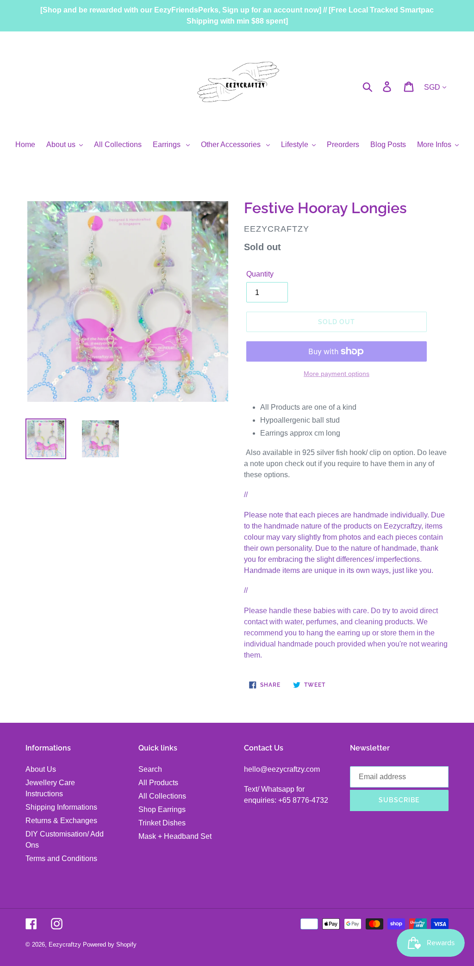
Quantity (260, 274)
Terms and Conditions (61, 858)
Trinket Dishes (162, 823)
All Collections (162, 796)
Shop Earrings (162, 809)
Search (150, 769)
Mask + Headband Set (175, 836)
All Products (158, 783)
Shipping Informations (61, 807)
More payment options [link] (336, 373)
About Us (40, 769)
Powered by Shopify (110, 944)
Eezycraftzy (65, 944)
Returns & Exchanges (61, 820)
